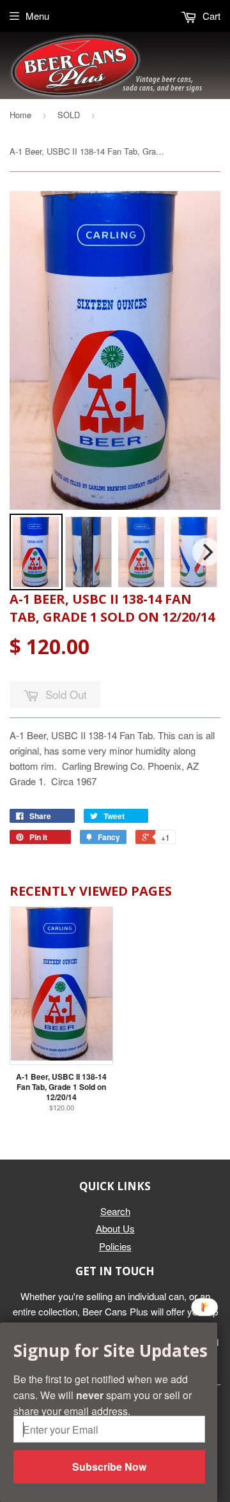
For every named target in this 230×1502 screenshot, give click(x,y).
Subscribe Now (109, 1466)
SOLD (68, 115)
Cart (210, 15)
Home (20, 115)
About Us (115, 1228)
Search (115, 1211)
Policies (115, 1246)
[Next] (206, 552)
